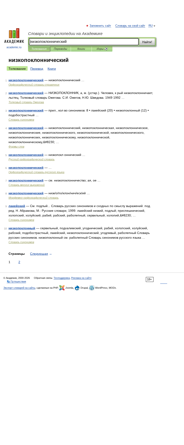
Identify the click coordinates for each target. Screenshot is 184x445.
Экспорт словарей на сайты (19, 287)
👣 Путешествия (16, 281)
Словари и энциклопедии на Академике (65, 33)
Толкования (38, 48)
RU (151, 25)
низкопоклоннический (26, 80)
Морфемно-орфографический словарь (34, 197)
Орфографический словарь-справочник (34, 84)
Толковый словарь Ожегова (26, 102)
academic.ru (14, 47)
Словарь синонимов (21, 119)
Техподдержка (62, 278)
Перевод (36, 68)
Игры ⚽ (102, 48)
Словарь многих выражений (27, 185)
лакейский (17, 206)
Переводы (60, 48)
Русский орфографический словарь (32, 159)
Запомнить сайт (100, 25)
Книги (81, 48)
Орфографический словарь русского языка (36, 172)
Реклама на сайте (81, 278)
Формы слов (16, 146)
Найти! (147, 42)
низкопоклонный (22, 228)
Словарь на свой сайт (130, 25)
